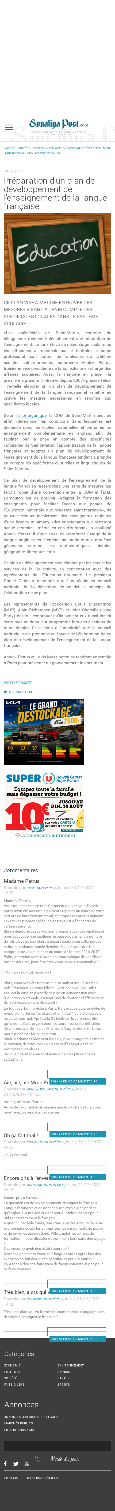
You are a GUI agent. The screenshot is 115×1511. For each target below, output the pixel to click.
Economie (12, 1365)
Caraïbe (63, 1378)
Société (23, 148)
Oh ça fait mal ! (21, 1135)
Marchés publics (18, 1423)
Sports (63, 1384)
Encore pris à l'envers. (28, 1178)
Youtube (28, 1463)
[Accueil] (59, 127)
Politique (12, 1372)
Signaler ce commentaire (74, 1081)
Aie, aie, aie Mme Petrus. (31, 1083)
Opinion (64, 1372)
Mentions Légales (42, 1478)
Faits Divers (14, 1384)
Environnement (70, 1365)
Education (39, 148)
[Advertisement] (57, 57)
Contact (11, 1478)
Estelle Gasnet (17, 683)
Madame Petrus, (22, 881)
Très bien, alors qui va (28, 1292)
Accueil (10, 148)
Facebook (5, 1463)
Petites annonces (19, 1430)
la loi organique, (32, 415)
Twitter (16, 1463)
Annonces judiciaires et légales (32, 1417)
